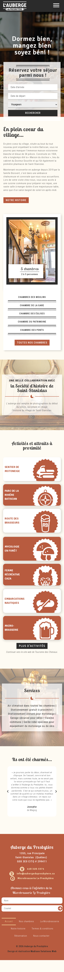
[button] (16, 200)
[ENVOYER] (60, 908)
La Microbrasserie (49, 921)
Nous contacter (41, 936)
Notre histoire (18, 928)
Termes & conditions (42, 928)
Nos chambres (26, 921)
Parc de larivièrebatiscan (12, 495)
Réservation (20, 936)
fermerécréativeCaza (12, 574)
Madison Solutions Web (43, 951)
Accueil (9, 921)
